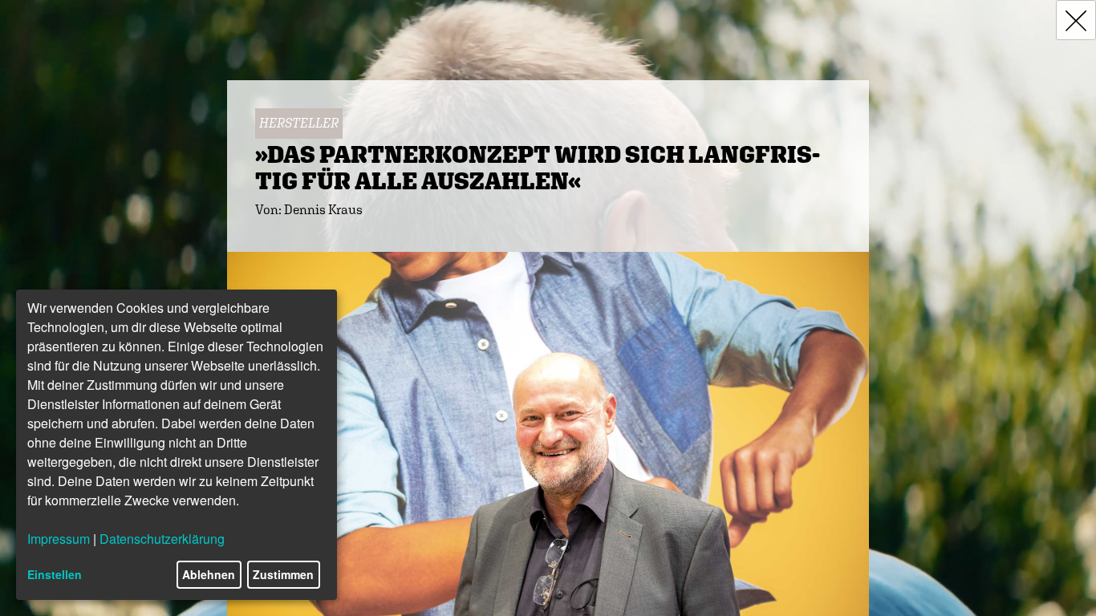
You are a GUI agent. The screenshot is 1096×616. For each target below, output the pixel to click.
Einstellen (54, 574)
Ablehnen (208, 574)
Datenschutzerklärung (162, 538)
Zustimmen (283, 574)
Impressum (58, 538)
